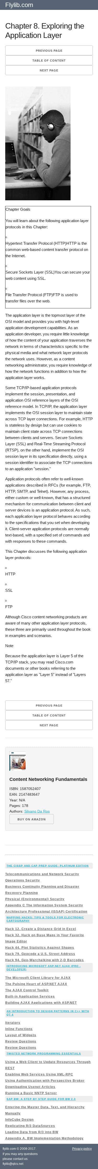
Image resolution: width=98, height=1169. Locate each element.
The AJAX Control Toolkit (27, 990)
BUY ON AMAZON (32, 819)
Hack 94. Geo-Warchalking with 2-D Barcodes (44, 960)
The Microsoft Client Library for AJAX (38, 978)
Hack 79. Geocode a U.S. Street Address (40, 954)
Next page (49, 70)
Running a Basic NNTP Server (31, 1093)
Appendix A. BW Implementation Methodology (44, 1138)
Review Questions (20, 1041)
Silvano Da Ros (37, 811)
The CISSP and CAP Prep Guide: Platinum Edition (48, 865)
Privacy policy (82, 1149)
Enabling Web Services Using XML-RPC (39, 1074)
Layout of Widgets (20, 1035)
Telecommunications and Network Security (42, 874)
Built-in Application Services (30, 996)
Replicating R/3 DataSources (30, 1126)
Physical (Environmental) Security (35, 899)
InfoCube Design (19, 1119)
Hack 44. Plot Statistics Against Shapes (39, 947)
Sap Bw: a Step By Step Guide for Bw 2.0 (41, 1099)
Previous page (49, 50)
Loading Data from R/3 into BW (31, 1132)
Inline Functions (19, 1029)
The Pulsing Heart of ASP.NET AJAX (36, 984)
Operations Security (22, 880)
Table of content (49, 60)
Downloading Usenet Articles (30, 1087)
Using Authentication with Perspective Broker (45, 1080)
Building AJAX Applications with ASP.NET (41, 1003)
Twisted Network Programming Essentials (44, 1053)
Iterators (12, 1023)
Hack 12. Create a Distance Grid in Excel (40, 929)
